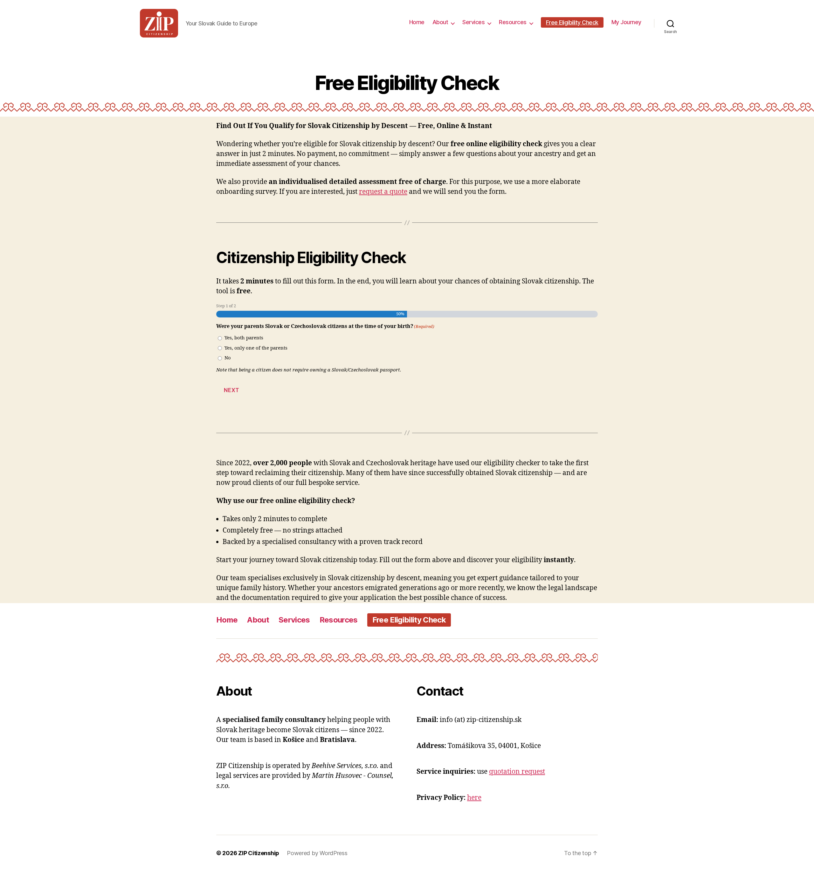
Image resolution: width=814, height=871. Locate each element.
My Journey (626, 22)
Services (473, 22)
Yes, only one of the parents (255, 348)
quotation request (517, 771)
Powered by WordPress (317, 853)
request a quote (383, 191)
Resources (513, 22)
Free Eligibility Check (572, 22)
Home (416, 22)
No (227, 358)
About (440, 22)
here (474, 797)
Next (231, 390)
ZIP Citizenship (258, 853)
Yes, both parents (243, 338)
